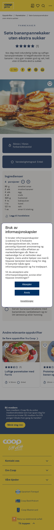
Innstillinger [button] (26, 300)
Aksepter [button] (27, 284)
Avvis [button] (27, 292)
